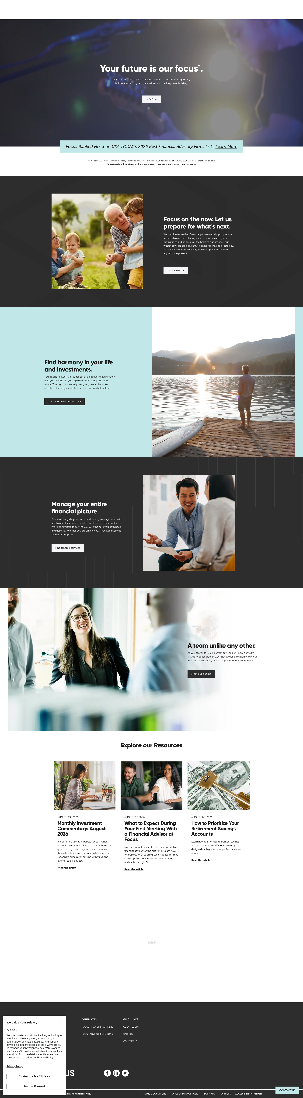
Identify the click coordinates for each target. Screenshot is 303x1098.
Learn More (226, 146)
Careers (128, 1034)
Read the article (67, 867)
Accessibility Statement (249, 1093)
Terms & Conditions (154, 1093)
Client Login (131, 1027)
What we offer (175, 270)
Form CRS (225, 1093)
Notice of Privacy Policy (185, 1093)
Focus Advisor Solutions (97, 1034)
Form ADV (209, 1093)
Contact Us (287, 1090)
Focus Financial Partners (97, 1027)
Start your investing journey (64, 401)
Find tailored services (67, 547)
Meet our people (201, 673)
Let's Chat (151, 99)
